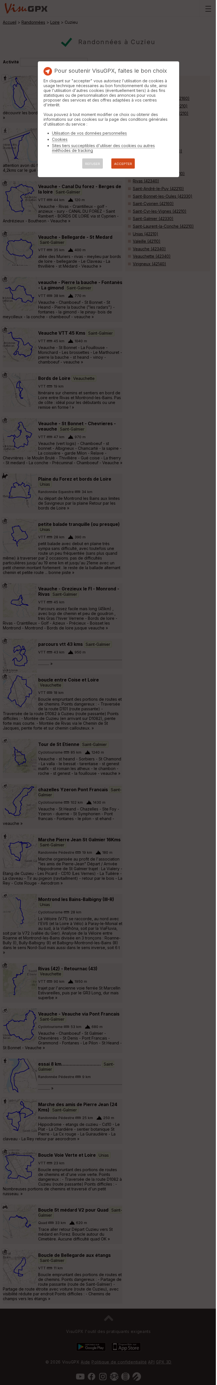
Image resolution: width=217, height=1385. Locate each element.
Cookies (60, 139)
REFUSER (92, 164)
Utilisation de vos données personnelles (89, 133)
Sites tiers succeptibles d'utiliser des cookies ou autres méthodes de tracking (103, 148)
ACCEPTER (123, 164)
